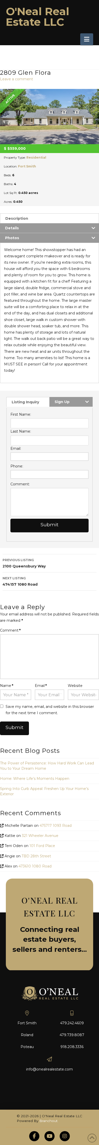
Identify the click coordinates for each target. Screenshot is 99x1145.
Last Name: (20, 431)
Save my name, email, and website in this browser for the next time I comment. (50, 709)
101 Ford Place (42, 845)
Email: (15, 448)
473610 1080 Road (35, 866)
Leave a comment (16, 79)
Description (16, 218)
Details (12, 228)
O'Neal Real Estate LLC (37, 16)
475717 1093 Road (56, 825)
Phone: (16, 466)
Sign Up (62, 402)
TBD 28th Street (36, 856)
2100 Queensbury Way (24, 563)
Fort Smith (27, 166)
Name (6, 685)
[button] (86, 39)
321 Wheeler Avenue (40, 835)
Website (75, 685)
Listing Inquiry (25, 402)
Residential (36, 157)
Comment (10, 630)
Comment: (20, 484)
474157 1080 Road (20, 581)
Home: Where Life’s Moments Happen (34, 778)
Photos (12, 238)
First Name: (20, 414)
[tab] (49, 218)
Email (41, 685)
